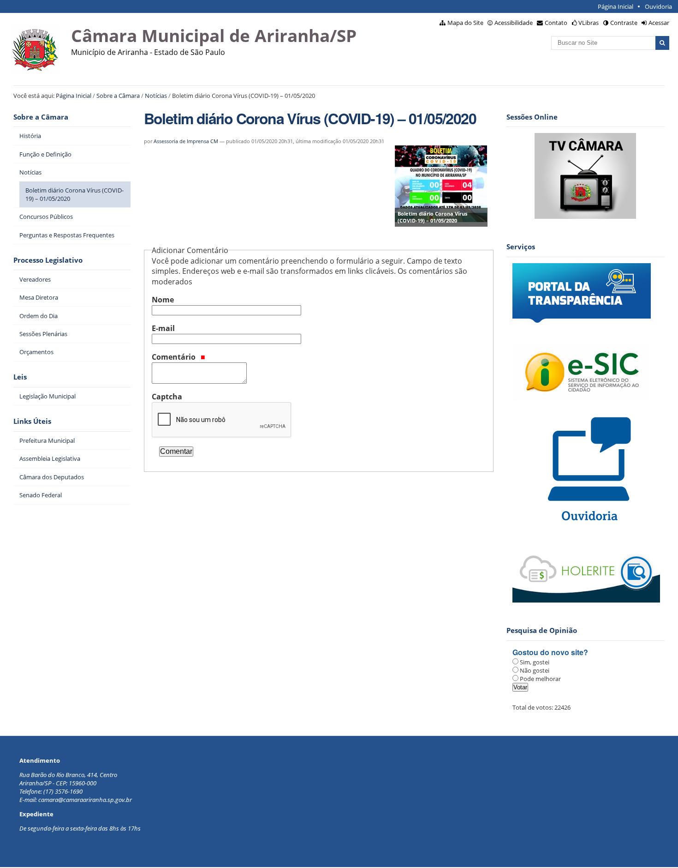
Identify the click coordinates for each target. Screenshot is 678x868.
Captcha (167, 397)
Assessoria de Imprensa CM (186, 141)
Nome (163, 300)
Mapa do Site (465, 22)
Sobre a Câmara (118, 95)
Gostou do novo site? (550, 652)
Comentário (174, 357)
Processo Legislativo (48, 260)
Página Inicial (615, 6)
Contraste (623, 22)
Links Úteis (32, 421)
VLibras (588, 22)
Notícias (156, 95)
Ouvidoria (658, 6)
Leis (20, 377)
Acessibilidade (513, 22)
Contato (556, 22)
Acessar (658, 22)
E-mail (163, 328)
